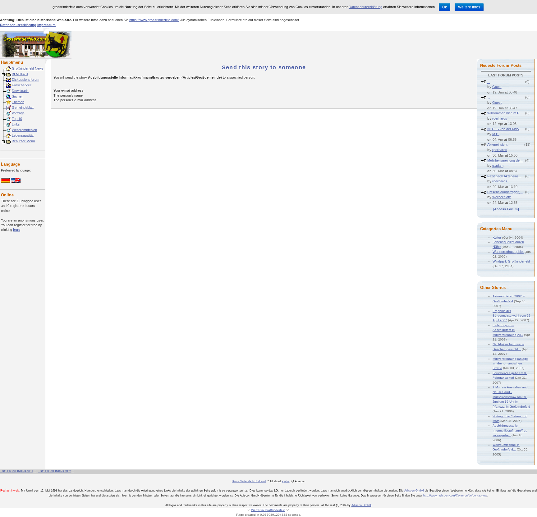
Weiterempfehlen (24, 130)
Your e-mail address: (69, 90)
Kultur (497, 237)
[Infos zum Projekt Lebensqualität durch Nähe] (8, 135)
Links (16, 124)
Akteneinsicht (497, 144)
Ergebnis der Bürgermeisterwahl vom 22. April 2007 (512, 315)
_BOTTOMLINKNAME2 (54, 471)
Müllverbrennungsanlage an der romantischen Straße (510, 363)
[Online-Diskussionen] (8, 79)
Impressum (46, 25)
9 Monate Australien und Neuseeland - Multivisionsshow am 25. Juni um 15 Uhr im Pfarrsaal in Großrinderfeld (511, 397)
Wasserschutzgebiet (508, 252)
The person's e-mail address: (75, 100)
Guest (497, 87)
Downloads (20, 91)
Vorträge (18, 113)
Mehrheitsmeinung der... (505, 160)
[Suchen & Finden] (8, 96)
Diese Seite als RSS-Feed (249, 481)
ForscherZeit (21, 85)
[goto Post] (484, 82)
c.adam (497, 165)
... (488, 82)
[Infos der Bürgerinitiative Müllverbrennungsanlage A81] (8, 74)
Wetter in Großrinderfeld (268, 510)
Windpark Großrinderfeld (511, 261)
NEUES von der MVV (503, 129)
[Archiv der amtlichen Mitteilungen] (8, 107)
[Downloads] (8, 91)
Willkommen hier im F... (504, 113)
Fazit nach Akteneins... (504, 176)
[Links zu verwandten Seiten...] (8, 124)
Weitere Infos (469, 7)
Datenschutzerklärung (365, 7)
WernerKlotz (501, 197)
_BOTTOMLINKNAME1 (16, 471)
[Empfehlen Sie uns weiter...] (8, 130)
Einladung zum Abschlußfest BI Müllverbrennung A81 (508, 329)
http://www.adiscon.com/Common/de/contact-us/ (455, 495)
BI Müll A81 (20, 74)
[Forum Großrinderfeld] (8, 113)
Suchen (17, 96)
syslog (286, 481)
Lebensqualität (23, 135)
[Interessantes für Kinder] (8, 85)
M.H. (495, 134)
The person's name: (68, 95)
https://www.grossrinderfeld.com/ (154, 20)
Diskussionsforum (25, 79)
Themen (18, 102)
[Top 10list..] (8, 119)
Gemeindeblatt (23, 107)
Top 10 (17, 119)
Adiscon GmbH (414, 490)
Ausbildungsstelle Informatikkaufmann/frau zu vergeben (510, 430)
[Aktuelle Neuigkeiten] (8, 68)
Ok (444, 7)
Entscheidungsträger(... (505, 192)
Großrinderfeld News (28, 68)
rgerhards (499, 118)
